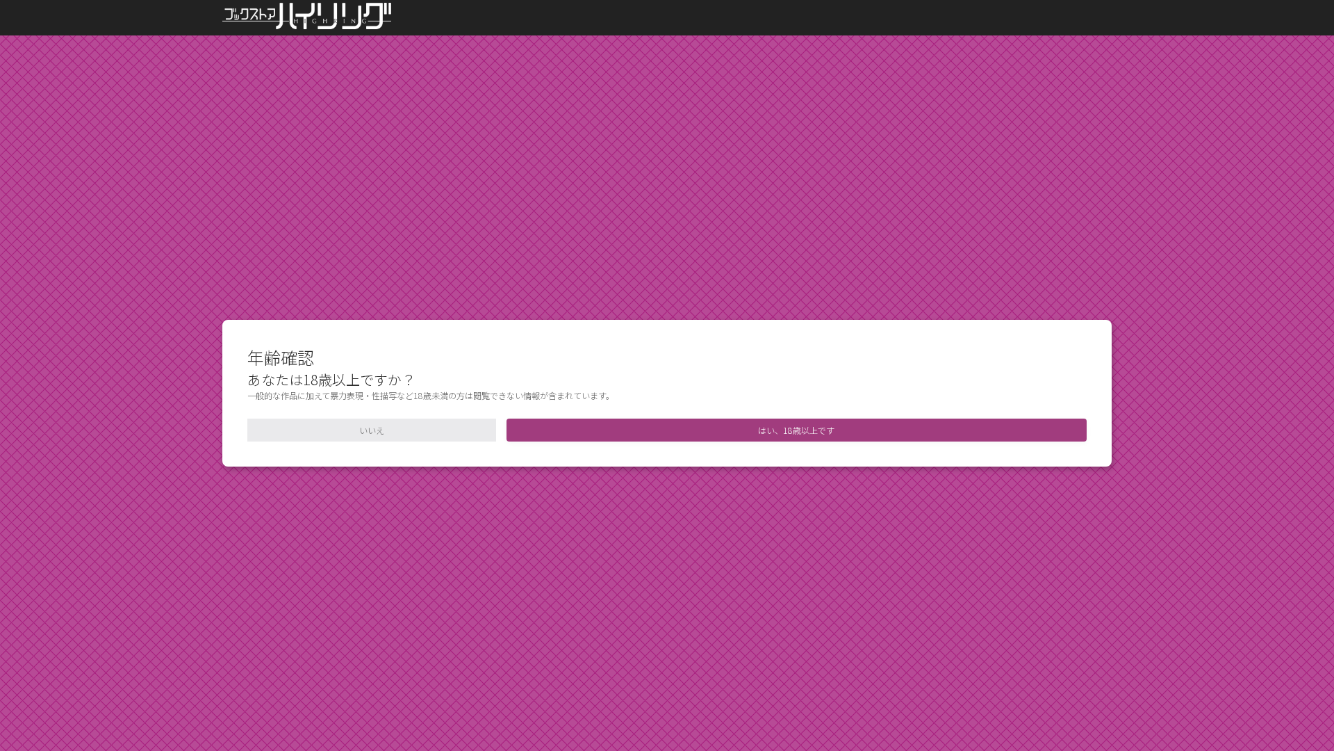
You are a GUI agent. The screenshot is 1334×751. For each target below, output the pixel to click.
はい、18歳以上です (796, 430)
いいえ (371, 430)
